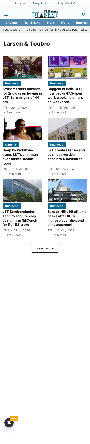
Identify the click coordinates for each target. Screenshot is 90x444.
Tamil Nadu (32, 22)
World (65, 22)
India (50, 22)
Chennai (11, 22)
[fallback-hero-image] (22, 67)
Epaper (21, 3)
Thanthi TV (66, 3)
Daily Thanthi (42, 3)
